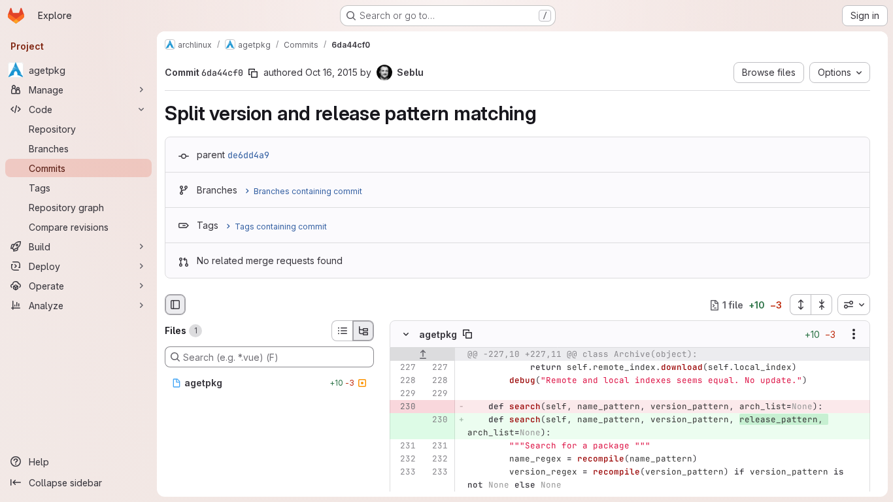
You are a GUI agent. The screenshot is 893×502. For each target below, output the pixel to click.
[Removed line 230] (405, 407)
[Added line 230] (437, 420)
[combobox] (853, 304)
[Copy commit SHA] (253, 73)
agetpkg (438, 334)
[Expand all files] (800, 304)
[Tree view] (363, 330)
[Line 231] (405, 446)
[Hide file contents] (406, 335)
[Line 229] (405, 394)
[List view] (341, 330)
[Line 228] (405, 381)
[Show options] (854, 335)
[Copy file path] (467, 335)
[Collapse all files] (821, 304)
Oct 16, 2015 (331, 72)
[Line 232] (405, 459)
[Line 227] (405, 368)
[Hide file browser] (175, 304)
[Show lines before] (422, 354)
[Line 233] (405, 472)
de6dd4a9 (248, 155)
